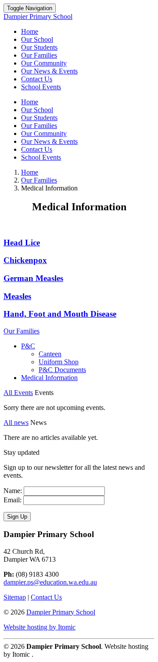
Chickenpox (25, 260)
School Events (41, 87)
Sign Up (17, 516)
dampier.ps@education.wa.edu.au (50, 582)
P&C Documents (62, 369)
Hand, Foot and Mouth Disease (60, 313)
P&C (28, 346)
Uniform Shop (59, 362)
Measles (17, 296)
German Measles (33, 278)
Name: (13, 490)
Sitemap (15, 597)
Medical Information (49, 377)
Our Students (39, 47)
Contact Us (36, 79)
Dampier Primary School (60, 612)
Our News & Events (49, 71)
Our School (37, 39)
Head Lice (22, 242)
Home (29, 31)
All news (16, 422)
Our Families (39, 55)
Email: (13, 500)
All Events (18, 392)
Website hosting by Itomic (39, 627)
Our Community (44, 63)
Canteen (50, 354)
